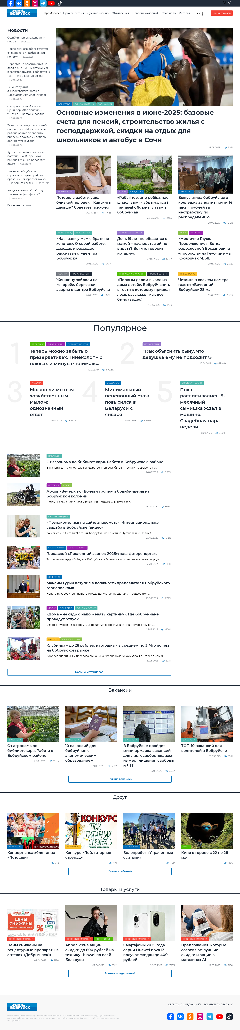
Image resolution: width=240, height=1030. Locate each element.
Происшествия (73, 13)
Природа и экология (131, 274)
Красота (36, 383)
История (185, 13)
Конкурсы (73, 846)
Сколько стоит (71, 639)
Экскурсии (131, 846)
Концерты (15, 846)
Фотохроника (77, 547)
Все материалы (221, 13)
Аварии (62, 274)
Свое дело (169, 13)
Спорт (67, 485)
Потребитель (103, 939)
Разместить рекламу (218, 1004)
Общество (64, 104)
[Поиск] (230, 2)
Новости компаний (145, 13)
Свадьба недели (192, 383)
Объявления (120, 13)
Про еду (53, 639)
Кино (186, 846)
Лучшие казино (98, 13)
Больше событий (120, 871)
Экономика (105, 104)
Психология (65, 191)
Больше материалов (89, 672)
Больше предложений (120, 973)
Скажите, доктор (78, 344)
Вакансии (54, 456)
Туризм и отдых (84, 104)
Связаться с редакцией (184, 1004)
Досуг (52, 608)
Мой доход (65, 232)
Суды (200, 191)
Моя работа (83, 232)
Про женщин (56, 344)
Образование (56, 547)
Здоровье (38, 344)
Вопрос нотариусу (130, 232)
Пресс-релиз (187, 274)
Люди (122, 191)
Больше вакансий (120, 779)
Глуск (183, 232)
